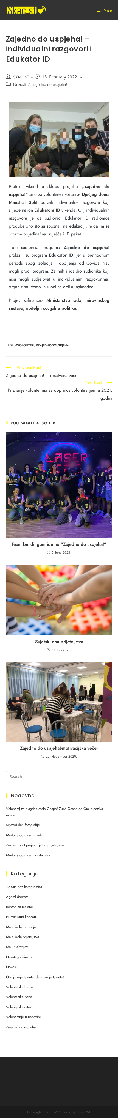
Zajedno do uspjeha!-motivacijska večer (59, 748)
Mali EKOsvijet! (17, 946)
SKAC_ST (21, 77)
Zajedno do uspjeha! (49, 84)
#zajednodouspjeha (52, 345)
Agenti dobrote (17, 896)
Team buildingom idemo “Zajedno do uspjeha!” (59, 544)
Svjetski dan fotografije (23, 824)
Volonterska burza (19, 987)
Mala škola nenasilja (21, 927)
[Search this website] (59, 776)
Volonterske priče (19, 996)
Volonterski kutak (18, 1007)
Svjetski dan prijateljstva (59, 642)
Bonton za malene (19, 906)
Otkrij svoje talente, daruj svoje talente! (35, 977)
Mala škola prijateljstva (22, 936)
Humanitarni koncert (21, 916)
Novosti (19, 84)
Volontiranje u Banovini (23, 1017)
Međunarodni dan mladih (25, 835)
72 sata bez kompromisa (24, 886)
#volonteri (24, 345)
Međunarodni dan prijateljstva (28, 855)
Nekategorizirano (19, 957)
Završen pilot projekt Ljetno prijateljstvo (35, 845)
